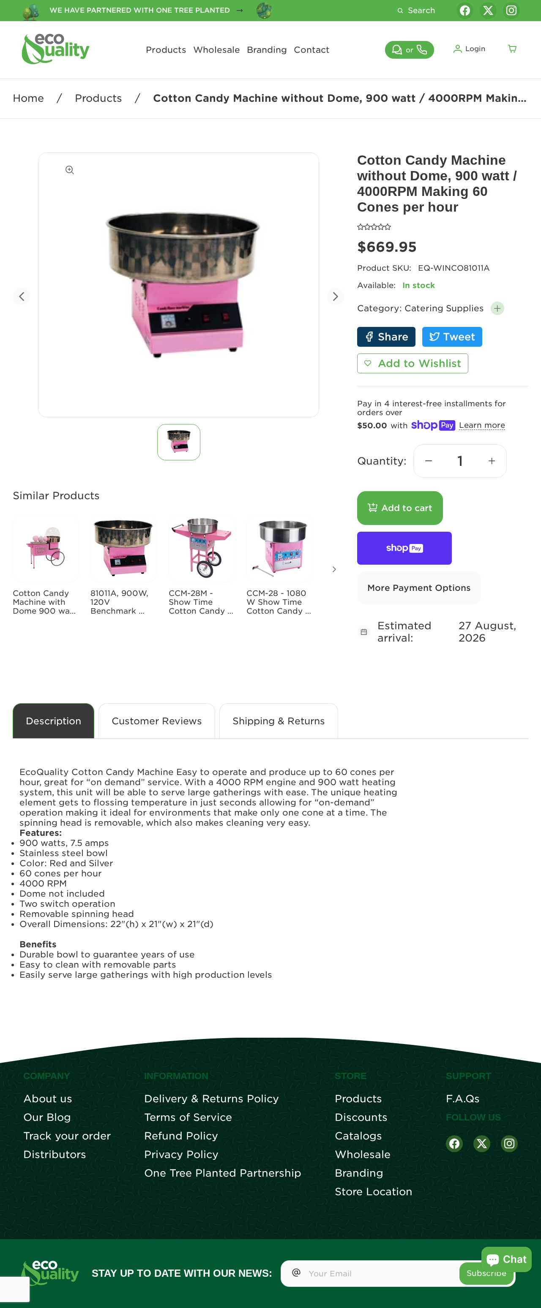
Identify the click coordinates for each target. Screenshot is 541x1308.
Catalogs (358, 1136)
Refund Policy (181, 1136)
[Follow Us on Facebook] (454, 1143)
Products (166, 50)
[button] (497, 308)
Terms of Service (188, 1117)
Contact (312, 50)
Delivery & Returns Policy (211, 1099)
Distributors (54, 1155)
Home (28, 98)
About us (47, 1099)
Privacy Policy (181, 1155)
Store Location (374, 1192)
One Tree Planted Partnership (222, 1173)
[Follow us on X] (488, 10)
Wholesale (216, 50)
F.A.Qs (463, 1099)
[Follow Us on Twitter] (481, 1143)
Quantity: (382, 461)
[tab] (178, 442)
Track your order (67, 1136)
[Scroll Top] (524, 1291)
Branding (267, 50)
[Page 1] (178, 442)
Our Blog (47, 1117)
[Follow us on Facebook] (464, 10)
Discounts (361, 1117)
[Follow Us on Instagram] (509, 1143)
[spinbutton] (460, 460)
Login (475, 49)
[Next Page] (334, 569)
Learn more (482, 425)
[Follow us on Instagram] (511, 10)
